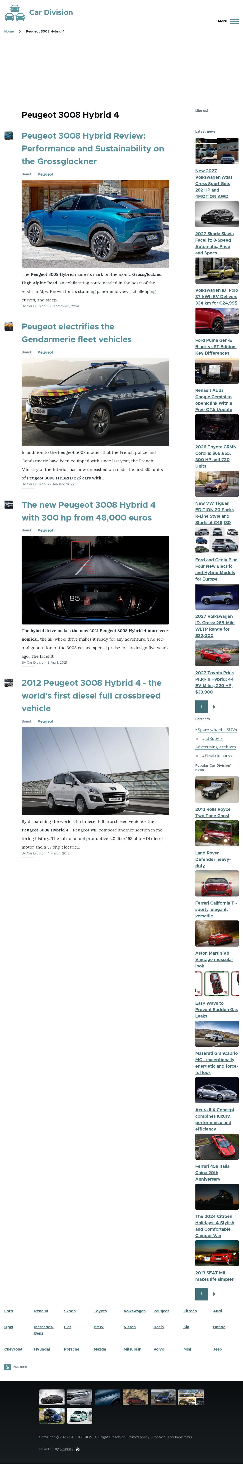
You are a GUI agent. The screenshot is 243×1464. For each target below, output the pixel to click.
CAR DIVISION (80, 1437)
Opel (8, 1327)
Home (9, 31)
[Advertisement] (121, 69)
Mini (187, 1349)
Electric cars (217, 755)
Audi (217, 1311)
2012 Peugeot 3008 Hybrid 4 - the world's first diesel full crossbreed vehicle (91, 696)
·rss (189, 1437)
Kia (186, 1327)
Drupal (65, 1449)
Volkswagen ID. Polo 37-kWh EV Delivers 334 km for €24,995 (216, 296)
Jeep (217, 1349)
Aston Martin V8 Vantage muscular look (214, 959)
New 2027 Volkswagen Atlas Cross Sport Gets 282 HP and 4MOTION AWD (214, 184)
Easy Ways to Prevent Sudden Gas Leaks (216, 1009)
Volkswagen (135, 1311)
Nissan (130, 1327)
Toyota (100, 1311)
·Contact (158, 1437)
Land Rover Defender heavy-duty (213, 859)
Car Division (51, 13)
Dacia (159, 1327)
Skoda (70, 1311)
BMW (99, 1327)
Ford (8, 1311)
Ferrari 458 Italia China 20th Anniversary (212, 1173)
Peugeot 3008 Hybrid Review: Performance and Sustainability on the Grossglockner (93, 149)
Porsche (71, 1349)
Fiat (67, 1327)
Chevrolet (13, 1349)
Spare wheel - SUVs (217, 729)
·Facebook (175, 1437)
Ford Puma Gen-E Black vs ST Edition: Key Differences (216, 347)
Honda (219, 1327)
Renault (41, 1311)
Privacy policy (138, 1437)
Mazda (100, 1349)
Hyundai (42, 1349)
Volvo (159, 1349)
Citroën (190, 1311)
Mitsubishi (133, 1349)
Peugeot (45, 174)
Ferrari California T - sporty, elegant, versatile (216, 909)
